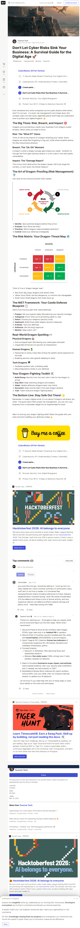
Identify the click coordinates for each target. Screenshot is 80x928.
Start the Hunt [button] (19, 756)
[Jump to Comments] (4, 73)
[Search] (9, 3)
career (38, 61)
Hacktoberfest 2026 (46, 887)
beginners (17, 61)
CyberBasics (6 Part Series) (31, 71)
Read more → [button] (19, 548)
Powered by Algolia (46, 3)
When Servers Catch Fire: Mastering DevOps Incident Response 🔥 (34, 820)
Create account (71, 3)
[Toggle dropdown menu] (73, 486)
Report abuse (50, 693)
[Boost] (4, 87)
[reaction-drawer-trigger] (3, 65)
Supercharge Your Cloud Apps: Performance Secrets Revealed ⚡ (33, 812)
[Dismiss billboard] (77, 898)
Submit (20, 575)
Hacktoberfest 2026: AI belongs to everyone (41, 528)
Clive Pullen (22, 582)
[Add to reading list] (4, 80)
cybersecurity (28, 61)
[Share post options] (4, 94)
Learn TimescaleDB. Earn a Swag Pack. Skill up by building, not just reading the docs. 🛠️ (42, 735)
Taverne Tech (23, 41)
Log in (59, 3)
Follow (43, 775)
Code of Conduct (37, 693)
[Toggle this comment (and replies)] (14, 585)
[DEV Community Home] (3, 3)
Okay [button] (5, 924)
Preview (31, 575)
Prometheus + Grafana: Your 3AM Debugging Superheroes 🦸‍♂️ (32, 828)
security (46, 61)
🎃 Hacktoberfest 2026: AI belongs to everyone (36, 880)
